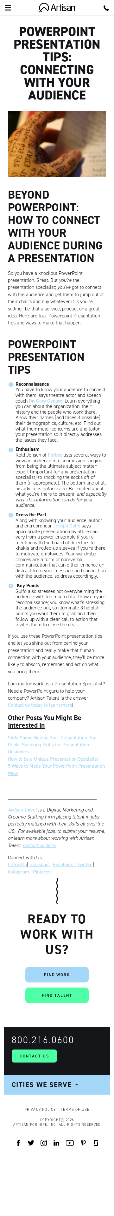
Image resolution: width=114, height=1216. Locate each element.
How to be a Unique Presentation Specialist (53, 759)
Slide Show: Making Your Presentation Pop (52, 737)
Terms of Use (75, 1109)
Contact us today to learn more (40, 705)
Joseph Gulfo (66, 525)
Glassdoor (39, 864)
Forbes (55, 455)
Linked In (17, 864)
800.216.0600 (43, 1040)
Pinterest (42, 871)
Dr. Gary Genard (45, 400)
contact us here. (39, 845)
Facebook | (64, 864)
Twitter (84, 864)
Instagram (19, 871)
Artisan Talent (22, 809)
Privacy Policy (40, 1109)
